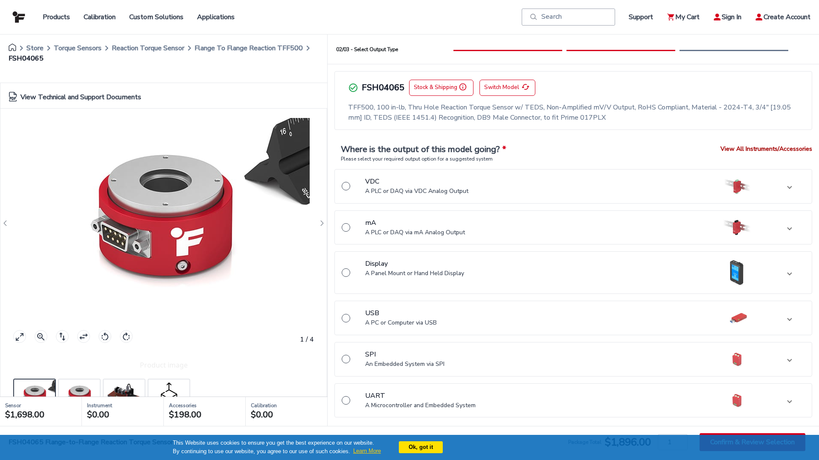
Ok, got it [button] (421, 447)
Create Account (787, 17)
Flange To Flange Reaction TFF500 (249, 48)
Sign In (731, 17)
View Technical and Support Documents (80, 97)
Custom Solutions (156, 17)
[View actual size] (41, 336)
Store (35, 48)
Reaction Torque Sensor (148, 48)
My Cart (687, 17)
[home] (12, 48)
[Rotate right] (126, 336)
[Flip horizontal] (83, 336)
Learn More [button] (367, 451)
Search (551, 16)
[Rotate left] (105, 336)
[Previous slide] (7, 223)
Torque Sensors (78, 48)
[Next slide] (319, 223)
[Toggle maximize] (19, 336)
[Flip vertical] (62, 336)
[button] (573, 186)
